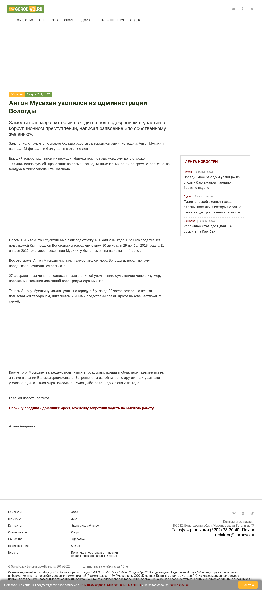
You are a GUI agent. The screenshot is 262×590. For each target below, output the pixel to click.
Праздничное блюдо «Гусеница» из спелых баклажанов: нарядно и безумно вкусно (212, 182)
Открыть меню (9, 21)
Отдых (135, 20)
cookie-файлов (179, 585)
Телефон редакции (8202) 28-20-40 (205, 529)
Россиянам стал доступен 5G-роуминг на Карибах (208, 228)
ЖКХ (55, 20)
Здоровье (87, 20)
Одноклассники (242, 9)
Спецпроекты (17, 532)
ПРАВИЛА (14, 518)
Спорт (69, 20)
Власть (13, 552)
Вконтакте (233, 9)
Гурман (188, 171)
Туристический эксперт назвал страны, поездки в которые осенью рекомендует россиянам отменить (213, 207)
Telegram (252, 9)
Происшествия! (112, 20)
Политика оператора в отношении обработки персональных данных (94, 554)
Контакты (15, 512)
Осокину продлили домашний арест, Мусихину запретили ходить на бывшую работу (81, 408)
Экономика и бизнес (85, 525)
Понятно (248, 585)
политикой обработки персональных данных (110, 585)
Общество (25, 20)
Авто (42, 20)
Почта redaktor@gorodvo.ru (234, 532)
